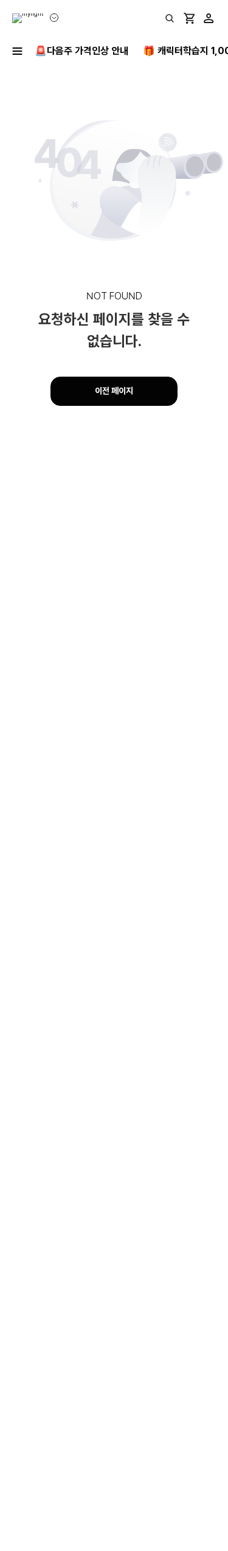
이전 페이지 (114, 391)
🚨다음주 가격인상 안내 (81, 51)
